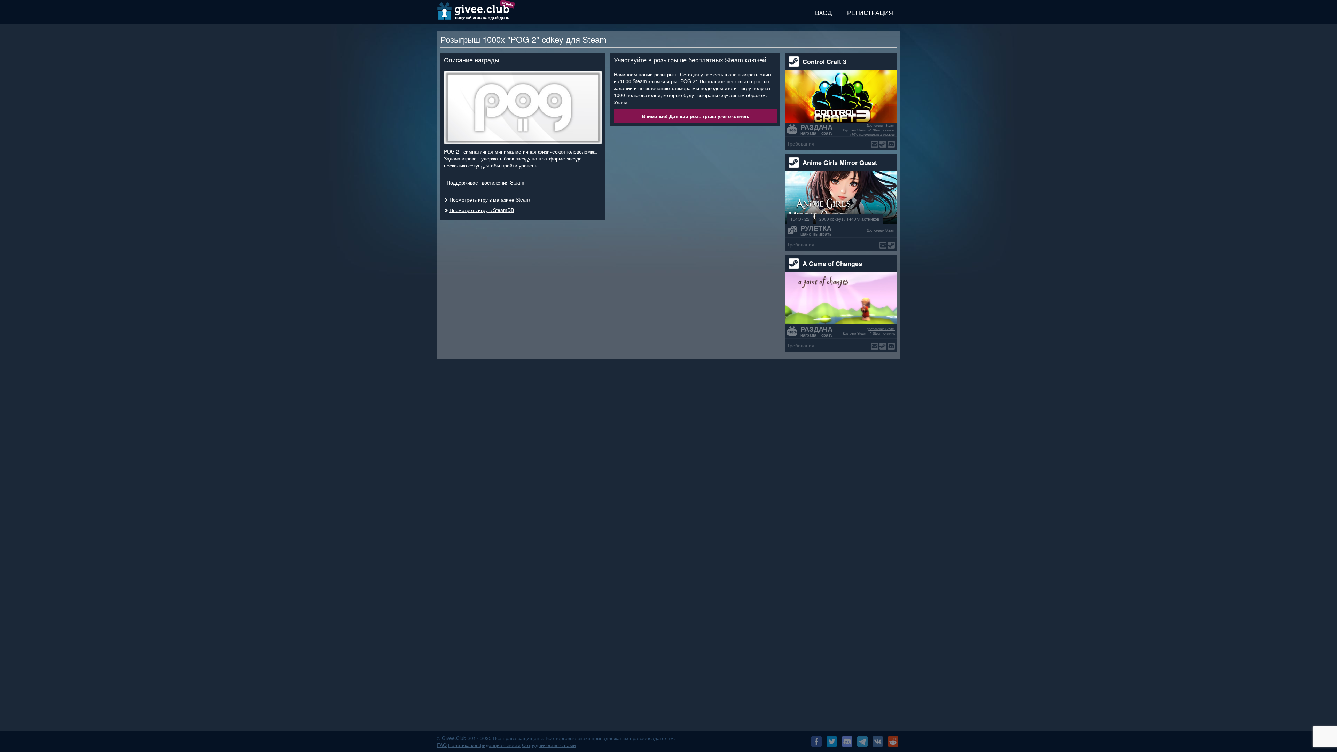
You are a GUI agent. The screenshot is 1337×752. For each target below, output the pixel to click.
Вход (823, 12)
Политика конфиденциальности (484, 745)
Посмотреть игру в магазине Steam (489, 199)
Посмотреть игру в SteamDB (481, 209)
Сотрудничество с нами (549, 745)
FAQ (442, 745)
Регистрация (870, 12)
